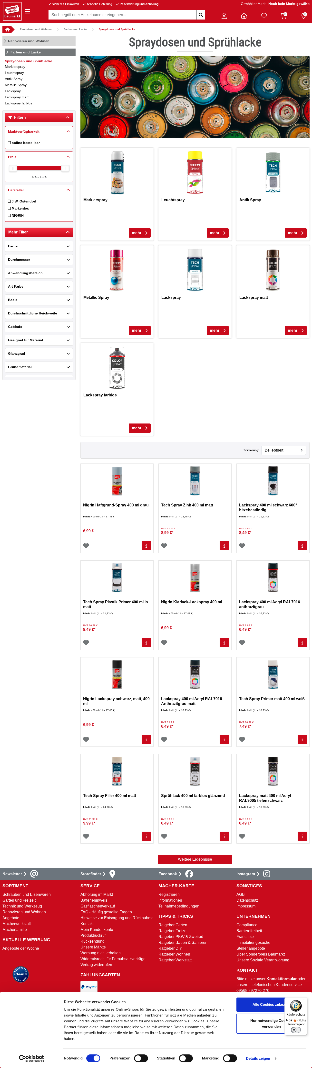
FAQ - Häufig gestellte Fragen (106, 912)
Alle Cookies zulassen (271, 1004)
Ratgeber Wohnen (174, 954)
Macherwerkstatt (16, 924)
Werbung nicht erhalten (100, 953)
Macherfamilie (14, 929)
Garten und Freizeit (19, 900)
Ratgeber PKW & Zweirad (180, 937)
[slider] (13, 168)
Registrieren (169, 894)
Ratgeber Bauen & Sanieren (182, 942)
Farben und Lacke (75, 29)
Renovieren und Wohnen (36, 29)
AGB (240, 894)
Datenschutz (247, 900)
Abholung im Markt (96, 894)
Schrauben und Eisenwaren (26, 894)
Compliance (246, 925)
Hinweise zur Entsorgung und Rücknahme (117, 918)
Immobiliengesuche (253, 942)
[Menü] (304, 1000)
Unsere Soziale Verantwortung (262, 960)
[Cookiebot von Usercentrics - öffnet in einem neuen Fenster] (31, 1058)
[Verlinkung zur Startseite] (6, 29)
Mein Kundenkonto (96, 929)
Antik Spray (13, 79)
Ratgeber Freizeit (173, 931)
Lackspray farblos (18, 103)
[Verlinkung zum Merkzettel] (264, 16)
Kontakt (87, 924)
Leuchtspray (14, 73)
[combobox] (127, 15)
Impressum (245, 906)
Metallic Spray (16, 85)
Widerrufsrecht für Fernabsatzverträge (113, 959)
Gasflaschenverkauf (97, 906)
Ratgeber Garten (172, 925)
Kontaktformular (281, 979)
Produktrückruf (93, 935)
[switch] (141, 1058)
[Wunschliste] (86, 546)
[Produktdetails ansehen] (146, 545)
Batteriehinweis (93, 900)
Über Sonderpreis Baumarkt (260, 954)
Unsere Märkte (93, 947)
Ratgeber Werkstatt (175, 960)
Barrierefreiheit (249, 931)
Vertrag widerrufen (96, 965)
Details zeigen (258, 1058)
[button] (224, 16)
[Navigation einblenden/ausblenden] (27, 11)
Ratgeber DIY (170, 948)
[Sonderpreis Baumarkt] (12, 11)
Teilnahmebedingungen (178, 906)
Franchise (245, 937)
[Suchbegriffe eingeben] (200, 15)
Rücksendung (92, 941)
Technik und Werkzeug (22, 906)
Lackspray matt (17, 97)
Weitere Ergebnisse (195, 859)
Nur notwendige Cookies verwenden (271, 1023)
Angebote (10, 918)
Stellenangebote (250, 948)
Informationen (170, 900)
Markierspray (15, 67)
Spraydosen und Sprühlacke (117, 29)
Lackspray (13, 91)
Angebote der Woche (20, 948)
